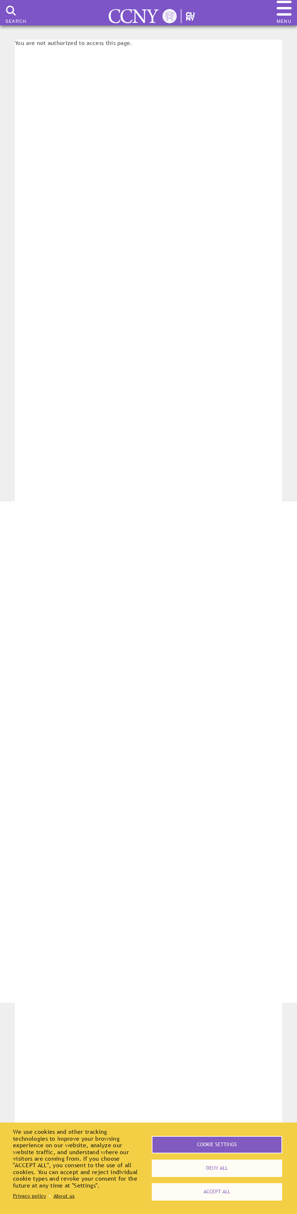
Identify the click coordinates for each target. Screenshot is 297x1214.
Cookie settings (217, 1144)
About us (64, 1196)
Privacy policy (29, 1196)
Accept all (217, 1191)
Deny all (217, 1168)
